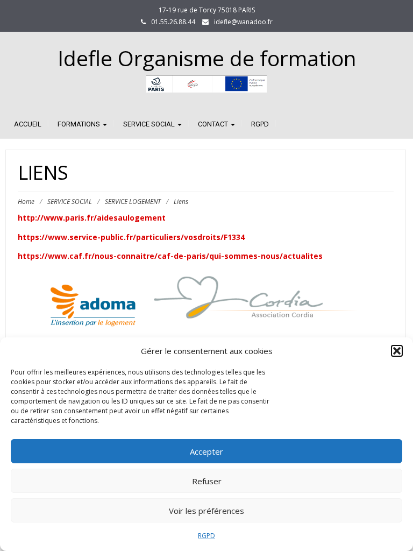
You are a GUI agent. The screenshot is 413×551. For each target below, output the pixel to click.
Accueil (27, 124)
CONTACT (214, 124)
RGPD (206, 535)
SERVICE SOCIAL (149, 124)
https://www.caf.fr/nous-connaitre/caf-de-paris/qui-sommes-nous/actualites (170, 256)
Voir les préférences (206, 510)
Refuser (207, 481)
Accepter (206, 451)
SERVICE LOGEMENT (133, 201)
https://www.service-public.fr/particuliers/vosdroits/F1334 (131, 237)
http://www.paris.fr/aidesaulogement (92, 218)
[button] (396, 350)
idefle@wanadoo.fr (243, 21)
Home (26, 201)
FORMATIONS (80, 124)
